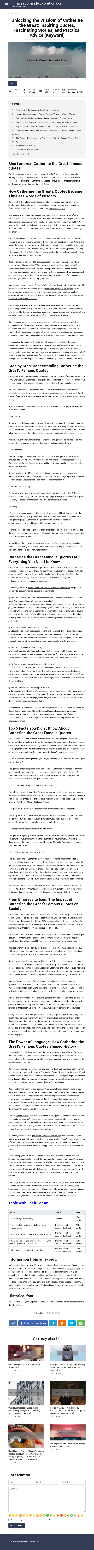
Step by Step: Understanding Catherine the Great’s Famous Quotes (44, 118)
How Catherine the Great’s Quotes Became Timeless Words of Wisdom (46, 114)
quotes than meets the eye (67, 749)
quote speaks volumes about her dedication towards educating (51, 1102)
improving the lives (16, 875)
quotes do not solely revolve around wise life (37, 322)
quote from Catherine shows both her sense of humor (46, 981)
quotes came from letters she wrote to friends (28, 430)
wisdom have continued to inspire (61, 342)
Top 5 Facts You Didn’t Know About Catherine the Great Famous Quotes (47, 126)
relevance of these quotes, (56, 543)
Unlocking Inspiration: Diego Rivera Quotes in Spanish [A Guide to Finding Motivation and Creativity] (24, 1411)
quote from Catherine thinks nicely (46, 1136)
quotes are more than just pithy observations (53, 1014)
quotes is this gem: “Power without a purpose (64, 998)
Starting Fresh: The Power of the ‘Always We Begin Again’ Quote (67, 1445)
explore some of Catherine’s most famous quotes (49, 587)
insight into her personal (25, 941)
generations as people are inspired (58, 289)
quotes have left (37, 1059)
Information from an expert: (28, 150)
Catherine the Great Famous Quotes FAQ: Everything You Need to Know (46, 122)
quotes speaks (73, 1268)
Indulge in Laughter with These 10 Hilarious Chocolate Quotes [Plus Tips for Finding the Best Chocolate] (67, 1411)
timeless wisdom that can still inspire (24, 1021)
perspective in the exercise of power (65, 1028)
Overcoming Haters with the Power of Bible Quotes (24, 1365)
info (12, 83)
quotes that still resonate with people (68, 396)
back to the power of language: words (37, 1182)
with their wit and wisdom (70, 892)
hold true (44, 500)
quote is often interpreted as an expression (31, 769)
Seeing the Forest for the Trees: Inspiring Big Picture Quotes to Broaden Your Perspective (67, 1367)
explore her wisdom (33, 550)
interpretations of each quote (48, 473)
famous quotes (65, 406)
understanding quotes (52, 440)
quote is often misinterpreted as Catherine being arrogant (39, 604)
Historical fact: (22, 154)
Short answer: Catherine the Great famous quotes (37, 110)
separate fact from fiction (73, 674)
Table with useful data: (26, 145)
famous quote (22, 1116)
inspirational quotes (46, 252)
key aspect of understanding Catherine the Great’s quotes (41, 456)
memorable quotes (70, 948)
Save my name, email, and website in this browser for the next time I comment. (38, 1520)
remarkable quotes (57, 208)
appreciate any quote (35, 423)
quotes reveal (42, 711)
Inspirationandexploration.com (38, 3)
